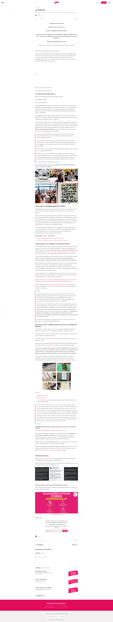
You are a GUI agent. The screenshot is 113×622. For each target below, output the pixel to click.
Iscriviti (104, 2)
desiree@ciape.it (58, 448)
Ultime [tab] (42, 567)
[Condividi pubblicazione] (99, 2)
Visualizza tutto (39, 595)
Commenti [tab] (38, 553)
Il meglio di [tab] (38, 567)
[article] (56, 573)
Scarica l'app (62, 616)
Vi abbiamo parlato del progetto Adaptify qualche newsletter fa (51, 430)
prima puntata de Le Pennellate (46, 458)
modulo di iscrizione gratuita (48, 280)
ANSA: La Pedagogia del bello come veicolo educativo (50, 238)
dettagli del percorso (43, 395)
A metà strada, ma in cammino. (43, 587)
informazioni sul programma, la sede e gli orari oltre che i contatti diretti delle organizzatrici (56, 280)
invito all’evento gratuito (44, 400)
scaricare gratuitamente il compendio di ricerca (56, 284)
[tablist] (40, 553)
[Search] (97, 2)
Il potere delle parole (41, 579)
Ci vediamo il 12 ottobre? (40, 581)
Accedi (109, 2)
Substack (50, 619)
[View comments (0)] (40, 18)
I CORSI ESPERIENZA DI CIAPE (56, 514)
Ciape (39, 14)
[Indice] (1, 311)
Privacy (53, 613)
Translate (37, 7)
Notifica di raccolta (63, 613)
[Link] (33, 94)
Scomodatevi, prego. (40, 571)
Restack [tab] (42, 553)
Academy (73, 487)
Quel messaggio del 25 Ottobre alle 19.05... (44, 572)
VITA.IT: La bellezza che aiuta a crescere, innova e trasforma (52, 240)
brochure (40, 398)
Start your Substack (53, 616)
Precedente (40, 544)
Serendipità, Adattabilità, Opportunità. (42, 589)
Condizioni (57, 613)
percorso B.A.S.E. (49, 345)
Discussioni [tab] (47, 567)
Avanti (73, 544)
